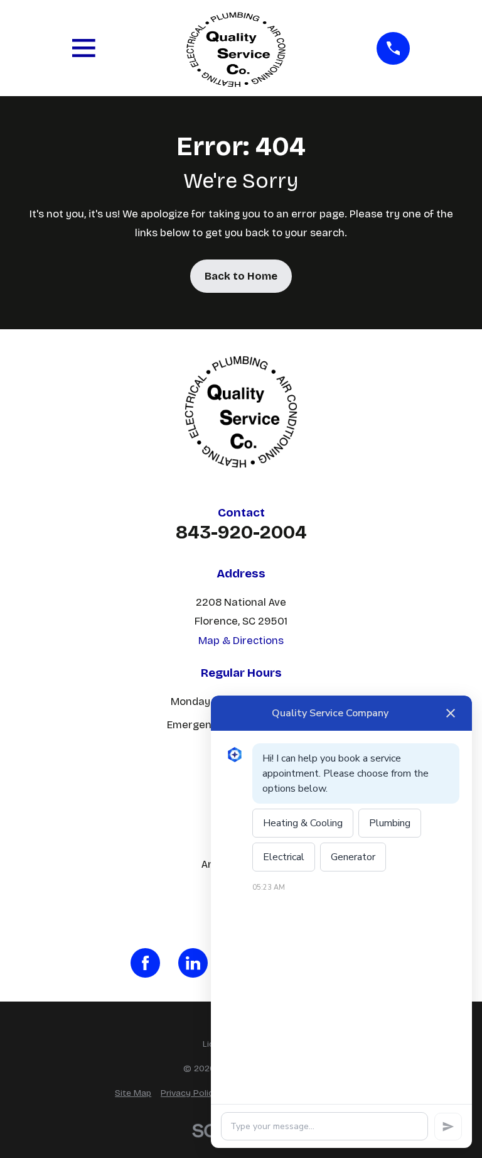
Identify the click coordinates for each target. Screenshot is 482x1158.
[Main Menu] (83, 48)
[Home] (235, 48)
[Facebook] (145, 963)
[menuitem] (133, 1093)
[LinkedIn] (193, 963)
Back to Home (241, 276)
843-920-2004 (241, 532)
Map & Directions (241, 640)
